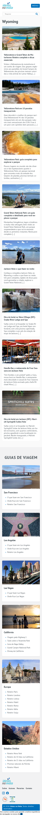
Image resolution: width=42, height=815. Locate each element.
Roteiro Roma (12, 705)
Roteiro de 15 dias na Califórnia (20, 760)
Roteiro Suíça (12, 712)
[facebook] (7, 793)
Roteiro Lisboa (13, 698)
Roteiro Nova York (14, 753)
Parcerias (20, 788)
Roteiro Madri (12, 702)
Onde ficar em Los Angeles (18, 548)
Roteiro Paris (12, 692)
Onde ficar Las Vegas (15, 596)
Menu (35, 6)
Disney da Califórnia (15, 651)
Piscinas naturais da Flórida (18, 764)
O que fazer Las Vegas (16, 593)
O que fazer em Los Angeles (18, 545)
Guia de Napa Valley (15, 644)
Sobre (4, 788)
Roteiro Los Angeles (15, 552)
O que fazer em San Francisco (19, 497)
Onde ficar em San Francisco (19, 501)
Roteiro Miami (13, 767)
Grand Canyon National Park (18, 647)
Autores (12, 788)
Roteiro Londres (13, 695)
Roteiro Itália (12, 709)
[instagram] (3, 793)
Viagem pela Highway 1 (17, 637)
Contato (29, 788)
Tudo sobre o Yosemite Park (18, 640)
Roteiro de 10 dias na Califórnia (20, 757)
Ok (21, 814)
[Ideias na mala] (7, 5)
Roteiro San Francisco (16, 504)
